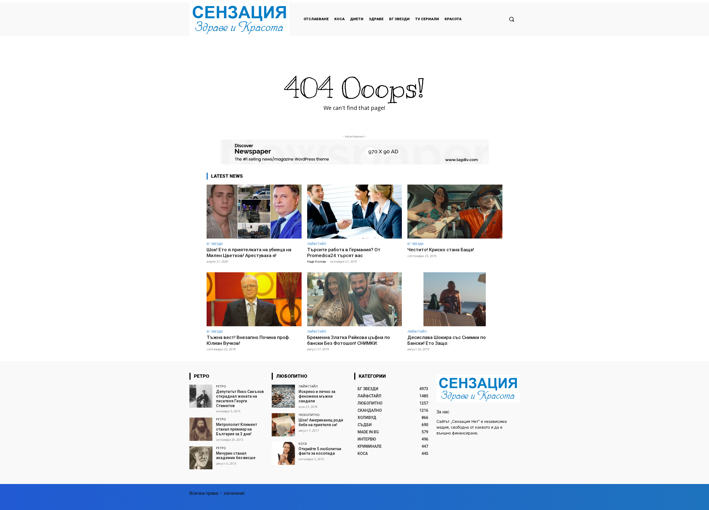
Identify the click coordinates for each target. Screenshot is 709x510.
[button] (512, 19)
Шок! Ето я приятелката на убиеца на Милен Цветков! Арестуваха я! (249, 252)
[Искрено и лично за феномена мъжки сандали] (283, 396)
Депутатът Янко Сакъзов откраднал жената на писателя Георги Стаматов (240, 398)
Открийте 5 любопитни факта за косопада (320, 451)
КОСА (303, 443)
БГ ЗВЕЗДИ (215, 243)
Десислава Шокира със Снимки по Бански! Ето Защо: (446, 340)
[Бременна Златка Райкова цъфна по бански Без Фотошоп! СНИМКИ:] (354, 299)
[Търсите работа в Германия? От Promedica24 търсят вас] (354, 212)
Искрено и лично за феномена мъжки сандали (317, 396)
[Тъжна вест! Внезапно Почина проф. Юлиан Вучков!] (254, 299)
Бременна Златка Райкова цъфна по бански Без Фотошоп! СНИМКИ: (348, 340)
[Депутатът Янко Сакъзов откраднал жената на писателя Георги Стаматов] (200, 396)
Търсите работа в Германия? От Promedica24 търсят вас (344, 252)
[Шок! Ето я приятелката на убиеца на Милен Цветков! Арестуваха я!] (254, 212)
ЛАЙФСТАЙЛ (316, 243)
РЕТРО (221, 386)
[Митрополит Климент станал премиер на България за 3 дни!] (200, 429)
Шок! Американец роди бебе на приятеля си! (321, 422)
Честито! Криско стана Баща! (440, 249)
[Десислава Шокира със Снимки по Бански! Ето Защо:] (454, 299)
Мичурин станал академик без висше (235, 455)
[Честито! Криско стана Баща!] (454, 212)
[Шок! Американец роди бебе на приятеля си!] (283, 424)
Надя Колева (316, 261)
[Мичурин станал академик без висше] (200, 457)
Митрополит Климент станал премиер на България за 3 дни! (236, 429)
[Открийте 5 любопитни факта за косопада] (283, 453)
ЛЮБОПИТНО (309, 414)
